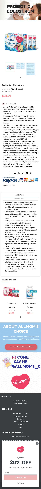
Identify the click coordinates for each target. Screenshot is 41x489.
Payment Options (8, 185)
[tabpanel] (10, 68)
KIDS (15, 15)
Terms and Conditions (20, 422)
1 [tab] (20, 77)
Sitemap (20, 424)
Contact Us (20, 419)
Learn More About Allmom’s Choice (21, 347)
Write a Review (7, 91)
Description (19, 195)
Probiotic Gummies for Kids (30, 305)
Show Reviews (19, 198)
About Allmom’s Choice (20, 413)
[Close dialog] (37, 443)
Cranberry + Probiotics (11, 305)
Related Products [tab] (9, 280)
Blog (20, 427)
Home (10, 15)
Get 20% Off (20, 477)
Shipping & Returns (20, 416)
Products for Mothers (20, 401)
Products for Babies (20, 404)
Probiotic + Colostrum (25, 15)
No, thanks (20, 483)
